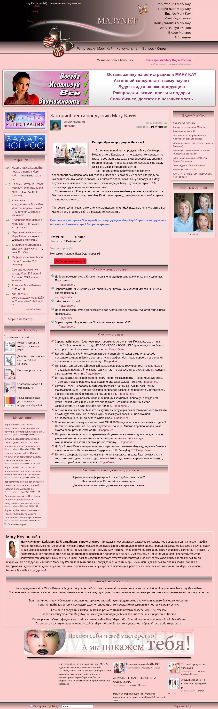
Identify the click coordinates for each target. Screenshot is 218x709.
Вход (55, 706)
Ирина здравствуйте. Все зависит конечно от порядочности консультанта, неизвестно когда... (23, 499)
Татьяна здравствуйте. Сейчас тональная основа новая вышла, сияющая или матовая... (22, 456)
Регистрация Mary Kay (174, 4)
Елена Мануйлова (27, 239)
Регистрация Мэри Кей (94, 48)
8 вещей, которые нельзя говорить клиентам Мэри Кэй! (27, 188)
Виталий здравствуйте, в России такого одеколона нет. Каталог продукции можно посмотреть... (22, 442)
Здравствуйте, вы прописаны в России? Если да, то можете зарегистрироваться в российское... (24, 513)
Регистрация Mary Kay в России (168, 60)
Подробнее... (66, 285)
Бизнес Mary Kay (178, 13)
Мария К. (146, 667)
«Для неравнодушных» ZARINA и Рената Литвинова (190, 159)
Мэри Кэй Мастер (20, 319)
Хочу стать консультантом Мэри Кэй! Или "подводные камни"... (28, 204)
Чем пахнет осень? (18, 337)
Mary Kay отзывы (178, 18)
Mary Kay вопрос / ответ (110, 269)
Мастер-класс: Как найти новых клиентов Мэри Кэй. (27, 171)
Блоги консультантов (175, 28)
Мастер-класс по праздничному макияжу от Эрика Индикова (189, 137)
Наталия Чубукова (11, 434)
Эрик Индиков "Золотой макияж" (190, 165)
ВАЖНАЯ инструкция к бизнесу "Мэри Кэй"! (26, 246)
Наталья (16, 195)
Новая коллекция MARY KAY (143, 664)
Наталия (69, 126)
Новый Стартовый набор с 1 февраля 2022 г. (28, 346)
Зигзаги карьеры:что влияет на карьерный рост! (193, 683)
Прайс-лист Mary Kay (174, 9)
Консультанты (127, 48)
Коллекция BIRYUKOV (184, 169)
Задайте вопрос (38, 21)
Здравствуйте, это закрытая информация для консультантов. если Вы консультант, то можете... (23, 471)
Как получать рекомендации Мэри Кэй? (28, 295)
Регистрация (39, 706)
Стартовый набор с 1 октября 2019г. (29, 385)
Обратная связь (182, 706)
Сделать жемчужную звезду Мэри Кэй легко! (26, 271)
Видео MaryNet (193, 115)
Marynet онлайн (24, 417)
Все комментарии (17, 524)
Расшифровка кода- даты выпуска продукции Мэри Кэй (29, 401)
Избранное (182, 37)
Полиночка (193, 233)
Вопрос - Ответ (154, 48)
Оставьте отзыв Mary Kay (115, 60)
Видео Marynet (179, 32)
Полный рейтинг (33, 309)
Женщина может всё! (184, 131)
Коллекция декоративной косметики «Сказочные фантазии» (191, 152)
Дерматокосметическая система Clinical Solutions (31, 359)
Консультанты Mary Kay (172, 23)
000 (26, 252)
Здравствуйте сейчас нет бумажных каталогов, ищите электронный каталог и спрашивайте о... (24, 485)
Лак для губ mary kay (184, 122)
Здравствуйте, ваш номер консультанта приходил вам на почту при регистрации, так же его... (24, 428)
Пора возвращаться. (29, 370)
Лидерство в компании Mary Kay (190, 127)
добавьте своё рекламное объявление (171, 64)
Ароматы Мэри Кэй (24, 285)
